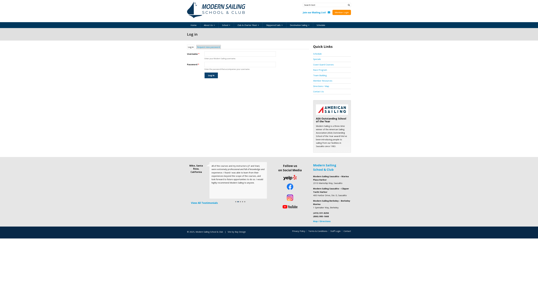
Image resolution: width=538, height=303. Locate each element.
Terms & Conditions (317, 231)
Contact (347, 231)
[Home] (216, 10)
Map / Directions (322, 221)
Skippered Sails (273, 25)
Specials (317, 59)
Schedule (321, 25)
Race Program (320, 69)
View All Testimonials (204, 203)
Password (193, 64)
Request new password (208, 47)
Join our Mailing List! (314, 12)
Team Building (320, 75)
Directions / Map (321, 86)
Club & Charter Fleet (247, 25)
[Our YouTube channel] (290, 206)
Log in (191, 47)
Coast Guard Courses (323, 64)
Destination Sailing (299, 25)
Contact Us (318, 91)
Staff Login (335, 231)
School (225, 25)
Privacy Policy (298, 231)
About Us (208, 25)
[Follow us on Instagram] (290, 197)
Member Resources (322, 80)
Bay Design (240, 231)
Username (193, 53)
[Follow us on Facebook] (290, 187)
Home (194, 25)
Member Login (342, 12)
